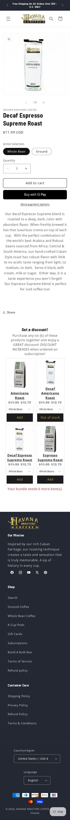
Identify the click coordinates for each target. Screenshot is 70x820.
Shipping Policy (19, 696)
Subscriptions (17, 643)
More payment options (35, 204)
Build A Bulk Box (20, 652)
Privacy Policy (18, 705)
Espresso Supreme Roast (50, 457)
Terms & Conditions (22, 723)
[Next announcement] (62, 5)
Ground (41, 151)
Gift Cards (15, 634)
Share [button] (11, 312)
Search (13, 598)
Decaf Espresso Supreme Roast (19, 457)
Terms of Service (20, 661)
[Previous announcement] (7, 5)
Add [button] (20, 417)
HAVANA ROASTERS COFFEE (33, 809)
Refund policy (18, 670)
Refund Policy (18, 714)
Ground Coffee (18, 607)
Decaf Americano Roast (50, 393)
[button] (8, 18)
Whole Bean (16, 151)
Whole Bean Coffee (21, 616)
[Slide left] (26, 102)
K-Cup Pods (16, 625)
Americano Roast (20, 395)
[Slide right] (43, 102)
